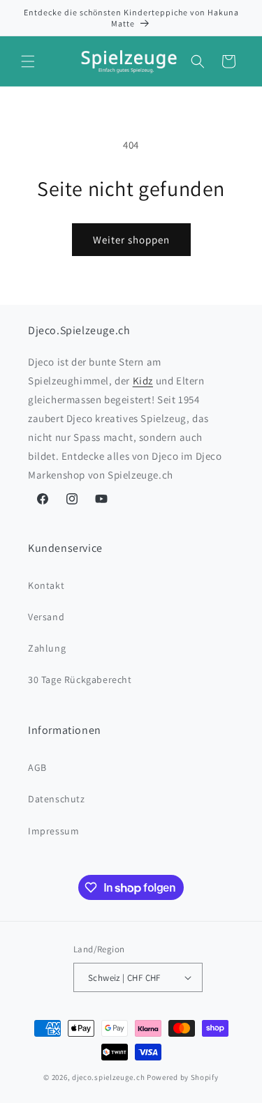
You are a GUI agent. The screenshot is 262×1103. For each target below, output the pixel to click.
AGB (37, 767)
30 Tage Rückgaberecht (80, 679)
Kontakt (46, 585)
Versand (46, 616)
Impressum (53, 831)
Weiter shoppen (131, 239)
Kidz (143, 380)
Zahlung (47, 648)
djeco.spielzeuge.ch (108, 1077)
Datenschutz (56, 799)
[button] (28, 61)
